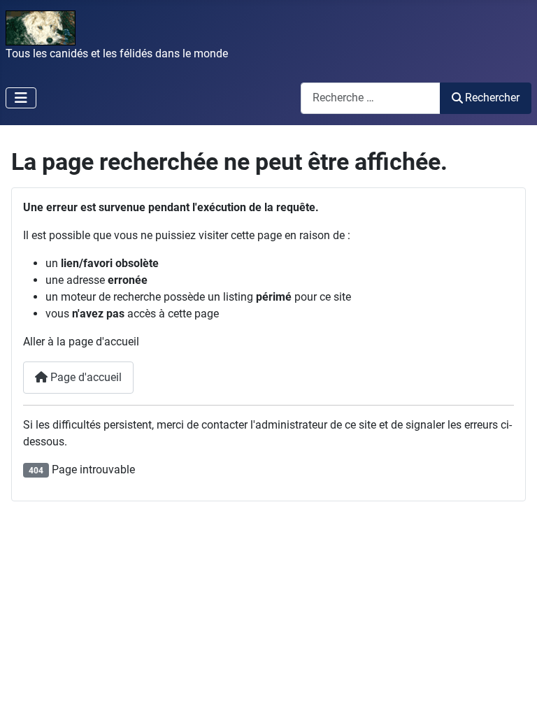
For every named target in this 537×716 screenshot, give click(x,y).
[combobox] (371, 98)
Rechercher (492, 97)
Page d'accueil (85, 377)
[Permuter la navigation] (21, 97)
